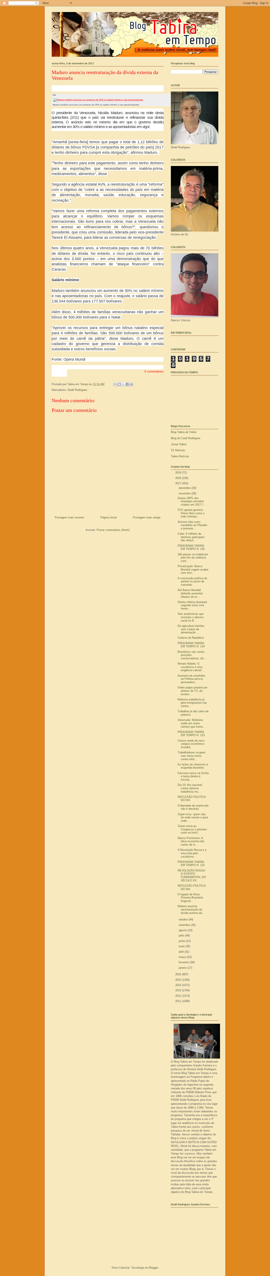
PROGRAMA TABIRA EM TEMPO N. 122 (191, 863)
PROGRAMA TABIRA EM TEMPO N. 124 (191, 645)
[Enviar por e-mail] (115, 384)
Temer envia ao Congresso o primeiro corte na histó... (192, 829)
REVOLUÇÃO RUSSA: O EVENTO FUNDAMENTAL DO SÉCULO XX (192, 875)
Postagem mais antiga (146, 517)
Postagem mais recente (69, 517)
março (183, 957)
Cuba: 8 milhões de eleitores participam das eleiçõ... (191, 537)
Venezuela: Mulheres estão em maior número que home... (191, 723)
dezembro (185, 488)
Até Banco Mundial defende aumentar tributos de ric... (190, 593)
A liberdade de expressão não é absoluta (193, 807)
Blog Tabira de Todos (184, 432)
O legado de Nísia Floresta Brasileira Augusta (190, 897)
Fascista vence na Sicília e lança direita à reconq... (193, 776)
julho (182, 935)
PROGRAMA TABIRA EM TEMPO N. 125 (191, 547)
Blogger (153, 1267)
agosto (183, 930)
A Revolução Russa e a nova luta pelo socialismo (192, 853)
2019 (178, 472)
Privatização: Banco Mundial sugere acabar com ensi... (193, 569)
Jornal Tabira (178, 444)
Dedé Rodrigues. (78, 389)
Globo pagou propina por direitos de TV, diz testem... (192, 691)
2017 (178, 483)
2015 (178, 979)
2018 (178, 478)
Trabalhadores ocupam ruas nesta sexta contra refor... (191, 756)
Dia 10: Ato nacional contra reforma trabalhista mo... (190, 788)
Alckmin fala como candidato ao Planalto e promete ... (192, 525)
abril (182, 951)
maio (182, 946)
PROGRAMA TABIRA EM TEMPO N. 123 (191, 733)
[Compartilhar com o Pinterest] (131, 384)
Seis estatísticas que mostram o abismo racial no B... (191, 617)
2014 (178, 985)
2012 (178, 995)
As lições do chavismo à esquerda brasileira (193, 766)
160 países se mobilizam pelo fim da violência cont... (193, 557)
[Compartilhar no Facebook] (127, 384)
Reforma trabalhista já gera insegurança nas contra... (192, 703)
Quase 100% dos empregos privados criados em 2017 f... (191, 501)
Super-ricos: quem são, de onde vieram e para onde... (193, 817)
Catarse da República (191, 637)
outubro (184, 919)
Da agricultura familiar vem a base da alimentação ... (191, 629)
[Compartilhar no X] (123, 384)
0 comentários (153, 371)
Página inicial (108, 517)
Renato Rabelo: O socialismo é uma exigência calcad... (191, 667)
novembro (185, 493)
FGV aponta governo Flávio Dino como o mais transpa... (191, 513)
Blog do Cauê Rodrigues (185, 438)
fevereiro (184, 962)
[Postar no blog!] (119, 384)
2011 (178, 1001)
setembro (185, 925)
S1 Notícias (178, 450)
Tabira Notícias (180, 456)
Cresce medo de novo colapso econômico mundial (191, 744)
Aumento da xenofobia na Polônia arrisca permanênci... (191, 679)
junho (182, 941)
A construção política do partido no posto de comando (192, 581)
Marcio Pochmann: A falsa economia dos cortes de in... (191, 841)
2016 (178, 974)
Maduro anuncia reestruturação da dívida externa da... (191, 909)
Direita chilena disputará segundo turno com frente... (192, 605)
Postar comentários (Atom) (113, 529)
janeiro (183, 967)
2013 (178, 990)
